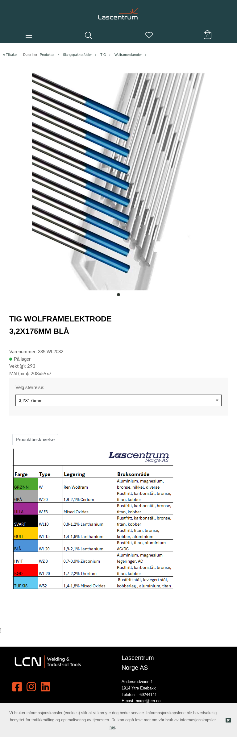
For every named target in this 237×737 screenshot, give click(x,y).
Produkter (47, 54)
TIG (103, 54)
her (112, 727)
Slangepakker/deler (77, 54)
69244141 (148, 694)
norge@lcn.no (148, 700)
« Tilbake (10, 54)
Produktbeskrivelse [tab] (35, 439)
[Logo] (118, 11)
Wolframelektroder (128, 54)
